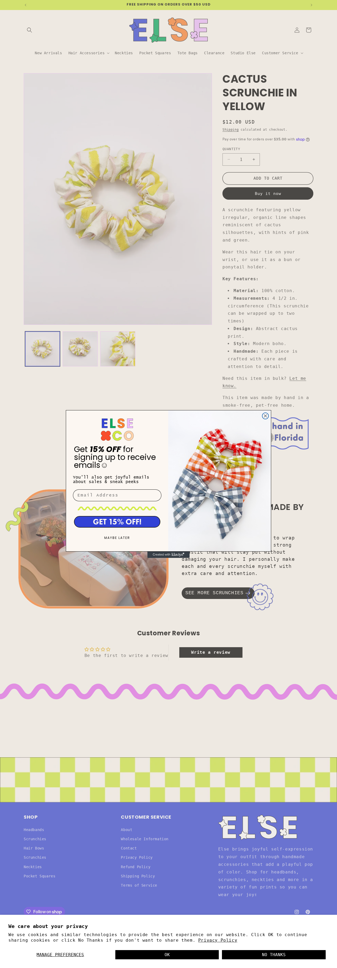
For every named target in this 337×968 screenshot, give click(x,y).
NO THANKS (274, 954)
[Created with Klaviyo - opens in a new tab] (168, 555)
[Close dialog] (265, 416)
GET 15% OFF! (117, 522)
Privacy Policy (217, 940)
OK (167, 954)
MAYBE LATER (117, 538)
